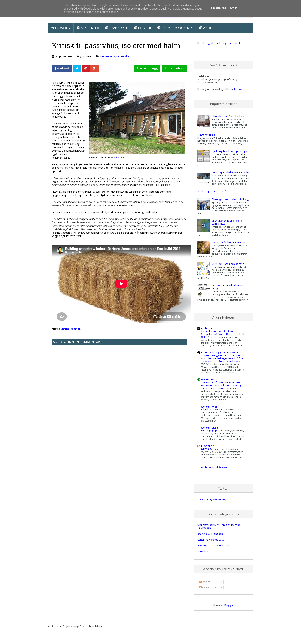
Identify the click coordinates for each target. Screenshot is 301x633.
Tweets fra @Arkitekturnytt (212, 499)
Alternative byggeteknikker (115, 56)
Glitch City (207, 448)
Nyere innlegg (147, 68)
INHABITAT (208, 379)
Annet (208, 28)
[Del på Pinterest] (86, 68)
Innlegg (206, 581)
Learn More (218, 8)
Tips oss (238, 89)
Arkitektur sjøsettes (212, 409)
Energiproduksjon (177, 28)
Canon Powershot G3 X (210, 539)
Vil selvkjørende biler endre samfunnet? (227, 222)
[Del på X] (77, 68)
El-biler (144, 28)
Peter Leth (119, 157)
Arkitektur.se (209, 427)
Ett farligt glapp (210, 430)
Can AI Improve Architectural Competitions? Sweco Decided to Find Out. (222, 334)
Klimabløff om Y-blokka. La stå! (229, 116)
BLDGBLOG (207, 446)
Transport (118, 28)
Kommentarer (209, 587)
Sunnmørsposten (70, 328)
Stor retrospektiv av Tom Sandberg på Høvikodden (218, 526)
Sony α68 (202, 551)
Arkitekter (89, 28)
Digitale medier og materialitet (223, 43)
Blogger (228, 605)
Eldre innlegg (174, 68)
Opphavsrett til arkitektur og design (227, 287)
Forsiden (62, 28)
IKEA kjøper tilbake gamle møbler (230, 172)
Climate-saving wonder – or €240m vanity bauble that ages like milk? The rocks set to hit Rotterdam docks (222, 358)
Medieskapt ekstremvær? (211, 191)
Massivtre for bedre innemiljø (228, 242)
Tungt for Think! (206, 134)
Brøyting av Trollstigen (210, 533)
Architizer (207, 328)
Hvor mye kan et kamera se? (213, 545)
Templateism (96, 626)
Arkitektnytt (209, 406)
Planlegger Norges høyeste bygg (230, 199)
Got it (234, 8)
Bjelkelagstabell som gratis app (229, 151)
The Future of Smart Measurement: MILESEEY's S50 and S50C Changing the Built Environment (221, 385)
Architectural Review (214, 467)
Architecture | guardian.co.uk (220, 352)
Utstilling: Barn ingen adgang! (228, 263)
